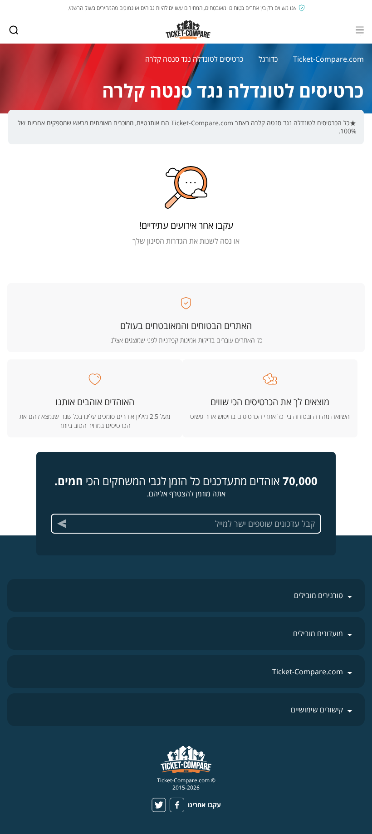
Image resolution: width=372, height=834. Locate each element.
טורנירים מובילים (318, 595)
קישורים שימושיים (317, 710)
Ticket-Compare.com (328, 59)
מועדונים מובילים (318, 633)
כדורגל (268, 59)
